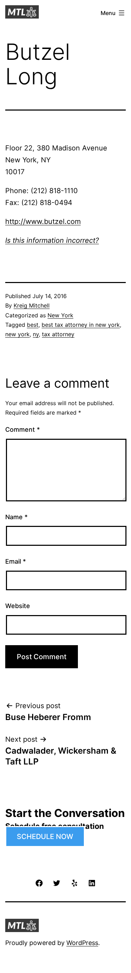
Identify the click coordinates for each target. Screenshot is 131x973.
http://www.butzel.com (43, 221)
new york (17, 334)
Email (15, 561)
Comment (22, 429)
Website (17, 605)
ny (36, 334)
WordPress (82, 942)
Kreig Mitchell (32, 305)
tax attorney (58, 334)
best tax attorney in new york (81, 324)
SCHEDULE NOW (45, 836)
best (32, 324)
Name (16, 517)
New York (60, 315)
